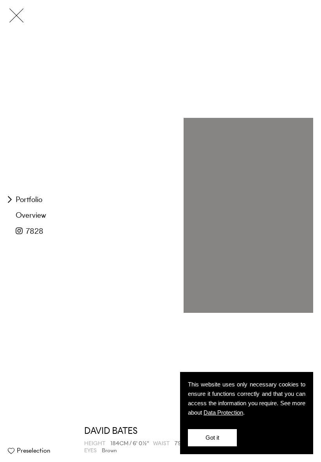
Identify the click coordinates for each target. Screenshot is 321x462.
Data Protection (223, 412)
